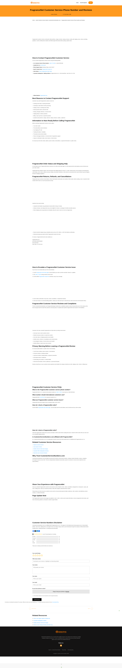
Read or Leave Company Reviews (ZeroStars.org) (43, 624)
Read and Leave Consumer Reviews (40, 452)
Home (33, 20)
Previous (34, 608)
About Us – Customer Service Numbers (54, 649)
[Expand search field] (90, 2)
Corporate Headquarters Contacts (40, 620)
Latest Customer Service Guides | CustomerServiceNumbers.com (48, 20)
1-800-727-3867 (52, 63)
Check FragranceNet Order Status (45, 71)
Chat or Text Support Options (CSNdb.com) (42, 618)
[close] (61, 664)
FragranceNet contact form (44, 276)
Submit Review (37, 599)
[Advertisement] (61, 28)
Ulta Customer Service (37, 446)
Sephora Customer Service (38, 444)
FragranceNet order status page (43, 272)
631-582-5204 (43, 65)
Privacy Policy (64, 649)
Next (89, 608)
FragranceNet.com (43, 95)
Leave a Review (54, 14)
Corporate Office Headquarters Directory (41, 450)
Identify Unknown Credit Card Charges (40, 448)
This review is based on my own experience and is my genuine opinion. (46, 595)
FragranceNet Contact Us (47, 69)
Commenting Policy (55, 602)
